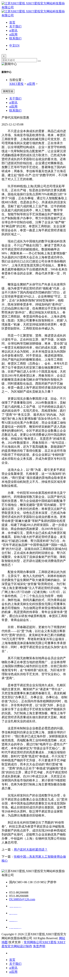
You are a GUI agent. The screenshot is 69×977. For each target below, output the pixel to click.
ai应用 (13, 34)
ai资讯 (13, 30)
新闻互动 (8, 91)
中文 (12, 45)
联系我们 (15, 38)
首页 (12, 22)
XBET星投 (16, 83)
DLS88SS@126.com (22, 899)
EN (17, 45)
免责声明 (39, 946)
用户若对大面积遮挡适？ (31, 849)
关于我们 (15, 26)
